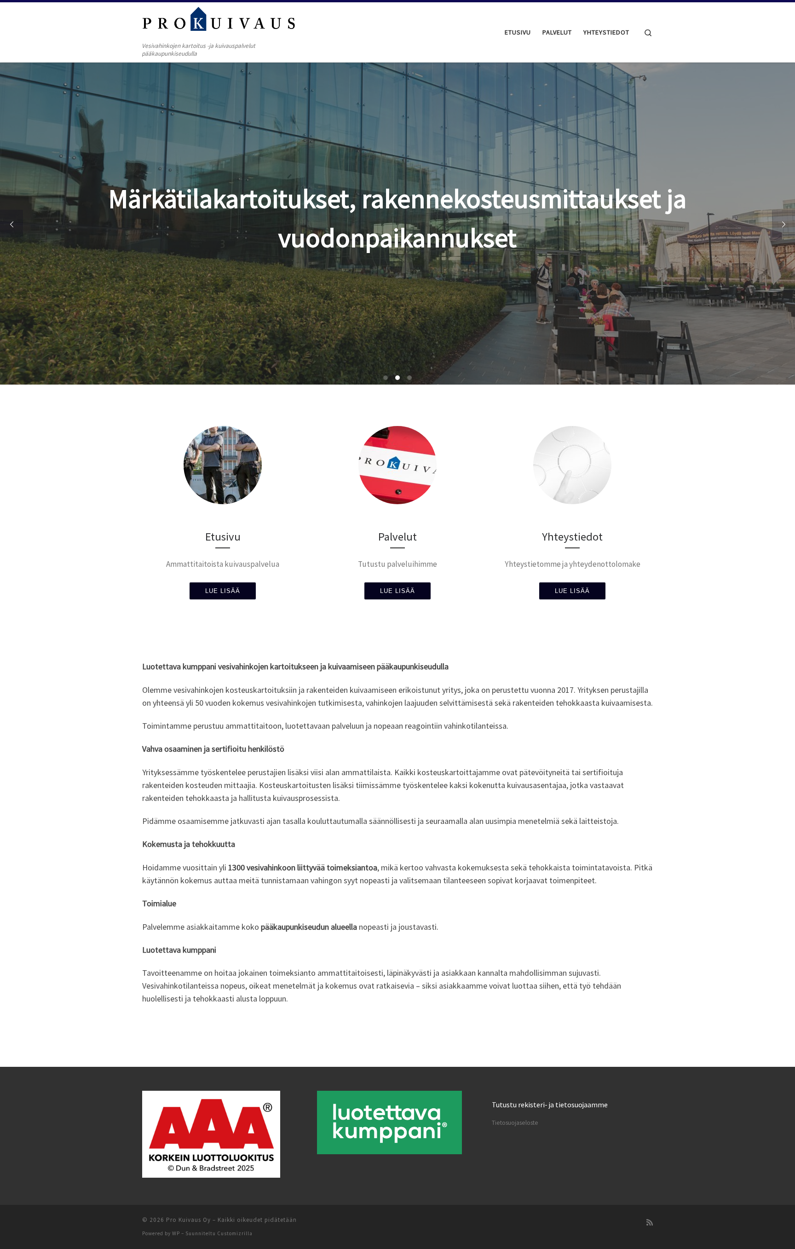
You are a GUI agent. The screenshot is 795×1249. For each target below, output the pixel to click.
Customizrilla (235, 1233)
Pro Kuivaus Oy (188, 1220)
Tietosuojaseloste (515, 1123)
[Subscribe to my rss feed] (649, 1222)
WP (176, 1233)
